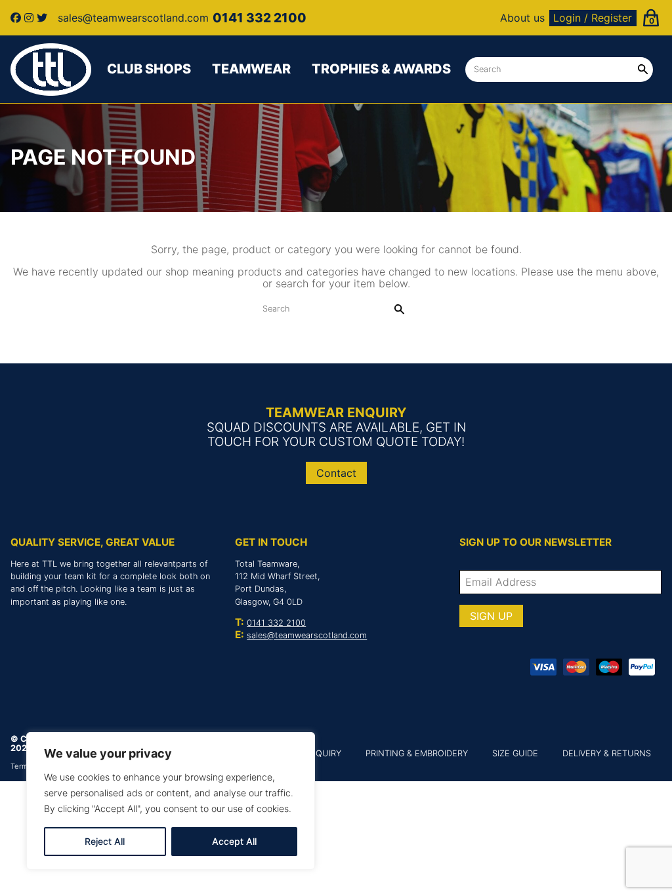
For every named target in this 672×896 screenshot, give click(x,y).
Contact (336, 472)
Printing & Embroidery (417, 753)
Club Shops (149, 69)
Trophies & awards (381, 69)
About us (522, 18)
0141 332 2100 (276, 623)
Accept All (234, 841)
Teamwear (251, 69)
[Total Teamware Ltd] (51, 69)
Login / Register (592, 17)
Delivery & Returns (606, 753)
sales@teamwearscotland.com (307, 635)
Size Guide (515, 753)
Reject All (105, 841)
